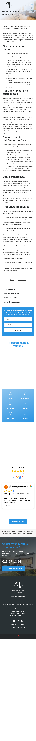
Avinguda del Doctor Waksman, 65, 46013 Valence (18, 604)
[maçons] (10, 393)
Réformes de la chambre (11, 293)
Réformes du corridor (10, 289)
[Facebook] (14, 621)
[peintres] (25, 413)
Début (4, 14)
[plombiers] (10, 403)
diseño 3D (22, 188)
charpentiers (25, 398)
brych (23, 636)
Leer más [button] (7, 505)
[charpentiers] (25, 393)
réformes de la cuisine (10, 297)
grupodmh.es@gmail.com (18, 627)
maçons (10, 398)
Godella (18, 198)
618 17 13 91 (26, 268)
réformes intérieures (10, 285)
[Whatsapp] (22, 621)
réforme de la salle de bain (12, 302)
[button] (32, 4)
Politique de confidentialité (18, 596)
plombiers (10, 408)
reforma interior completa (22, 124)
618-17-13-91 (11, 561)
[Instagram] (18, 621)
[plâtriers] (25, 403)
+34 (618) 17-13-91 (18, 624)
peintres (25, 418)
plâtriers (25, 408)
